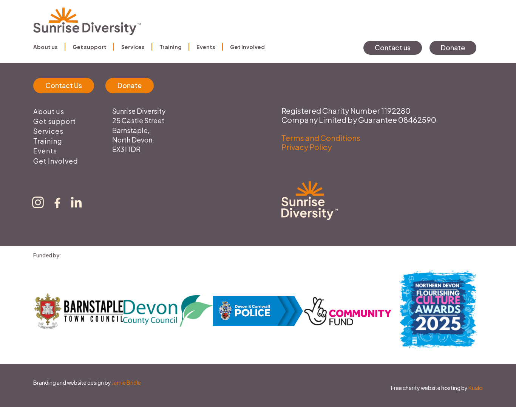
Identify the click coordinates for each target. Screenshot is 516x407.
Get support (90, 46)
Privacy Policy (306, 147)
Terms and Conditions (320, 137)
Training (170, 46)
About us (45, 46)
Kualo (475, 387)
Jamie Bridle (126, 382)
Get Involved (247, 46)
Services (133, 46)
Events (205, 46)
